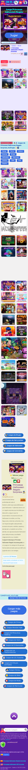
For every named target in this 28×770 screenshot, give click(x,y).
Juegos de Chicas (14, 622)
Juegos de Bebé (14, 675)
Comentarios (15, 62)
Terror (12, 151)
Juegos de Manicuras (14, 686)
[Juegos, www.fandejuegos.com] (10, 3)
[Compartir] (25, 53)
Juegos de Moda (15, 680)
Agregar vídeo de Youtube (18, 598)
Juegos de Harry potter (14, 440)
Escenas (4, 154)
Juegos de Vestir (15, 640)
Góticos (20, 151)
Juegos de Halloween (14, 445)
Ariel (19, 160)
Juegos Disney (14, 670)
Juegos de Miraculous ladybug (12, 634)
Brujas (13, 154)
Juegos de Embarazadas (14, 645)
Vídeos (4, 65)
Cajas (12, 160)
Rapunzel (16, 157)
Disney (4, 151)
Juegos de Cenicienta (14, 451)
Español (6, 754)
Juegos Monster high (14, 627)
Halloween (5, 157)
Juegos (4, 62)
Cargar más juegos (14, 609)
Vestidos (4, 160)
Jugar (14, 35)
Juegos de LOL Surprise (14, 657)
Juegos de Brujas (14, 435)
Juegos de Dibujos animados (11, 664)
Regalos (4, 163)
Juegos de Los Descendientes (10, 651)
